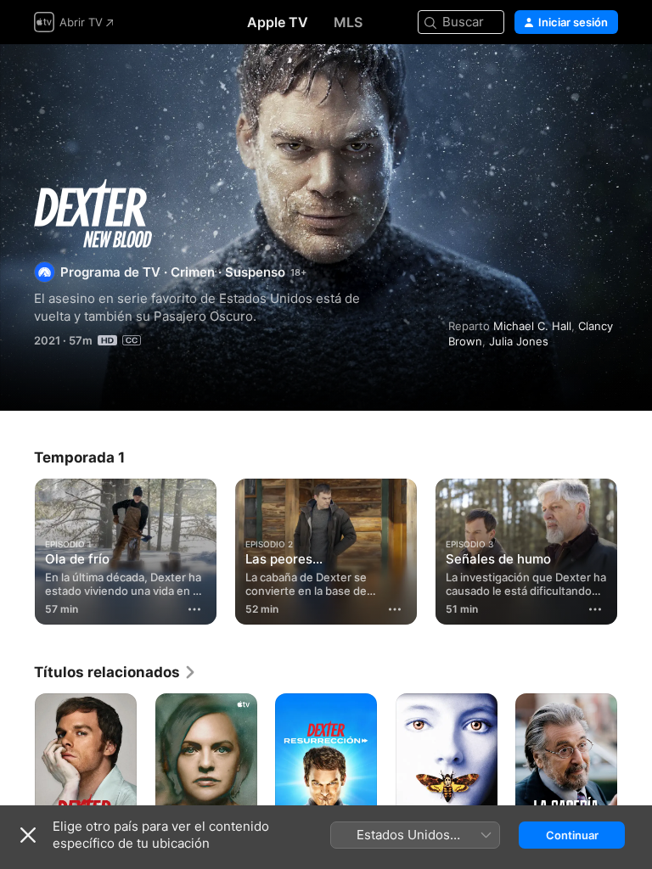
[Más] (194, 609)
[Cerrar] (28, 835)
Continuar (572, 835)
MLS (348, 22)
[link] (115, 672)
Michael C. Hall (532, 326)
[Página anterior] (17, 548)
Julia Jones (518, 341)
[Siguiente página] (635, 548)
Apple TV (277, 22)
